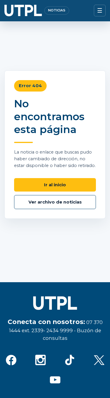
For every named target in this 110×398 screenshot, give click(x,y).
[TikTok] (69, 360)
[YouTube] (55, 379)
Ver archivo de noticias (55, 202)
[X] (99, 360)
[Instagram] (40, 360)
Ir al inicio (55, 184)
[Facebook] (11, 360)
